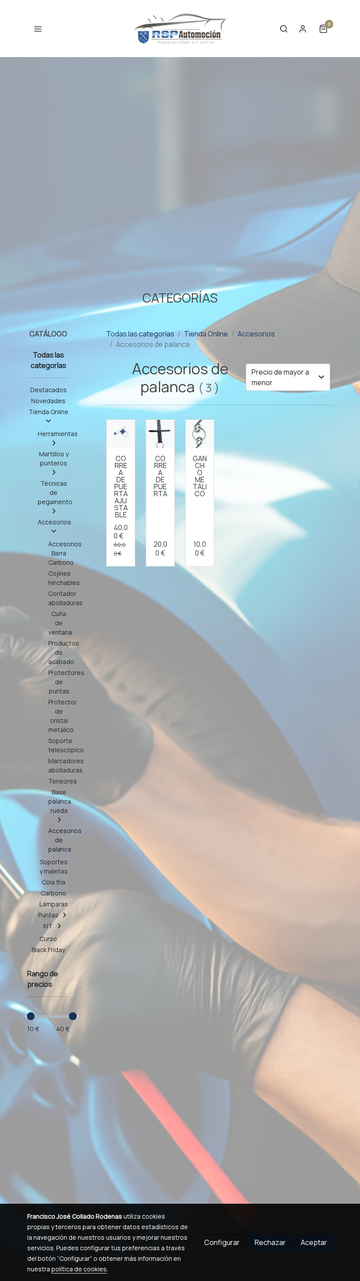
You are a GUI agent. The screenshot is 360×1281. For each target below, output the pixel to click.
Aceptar (314, 1242)
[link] (180, 28)
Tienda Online (206, 334)
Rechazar (270, 1242)
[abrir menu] (38, 28)
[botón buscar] (283, 28)
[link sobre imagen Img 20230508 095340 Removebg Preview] (121, 434)
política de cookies (79, 1269)
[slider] (31, 1016)
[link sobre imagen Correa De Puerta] (160, 434)
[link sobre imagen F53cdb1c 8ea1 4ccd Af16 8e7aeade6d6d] (200, 434)
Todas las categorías (140, 334)
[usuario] (303, 28)
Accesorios (256, 334)
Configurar (222, 1242)
